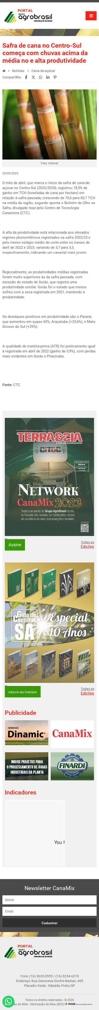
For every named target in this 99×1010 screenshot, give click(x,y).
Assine (14, 544)
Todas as (87, 544)
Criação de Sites (17, 1004)
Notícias (18, 71)
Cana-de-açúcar (43, 71)
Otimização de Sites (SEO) (47, 1004)
